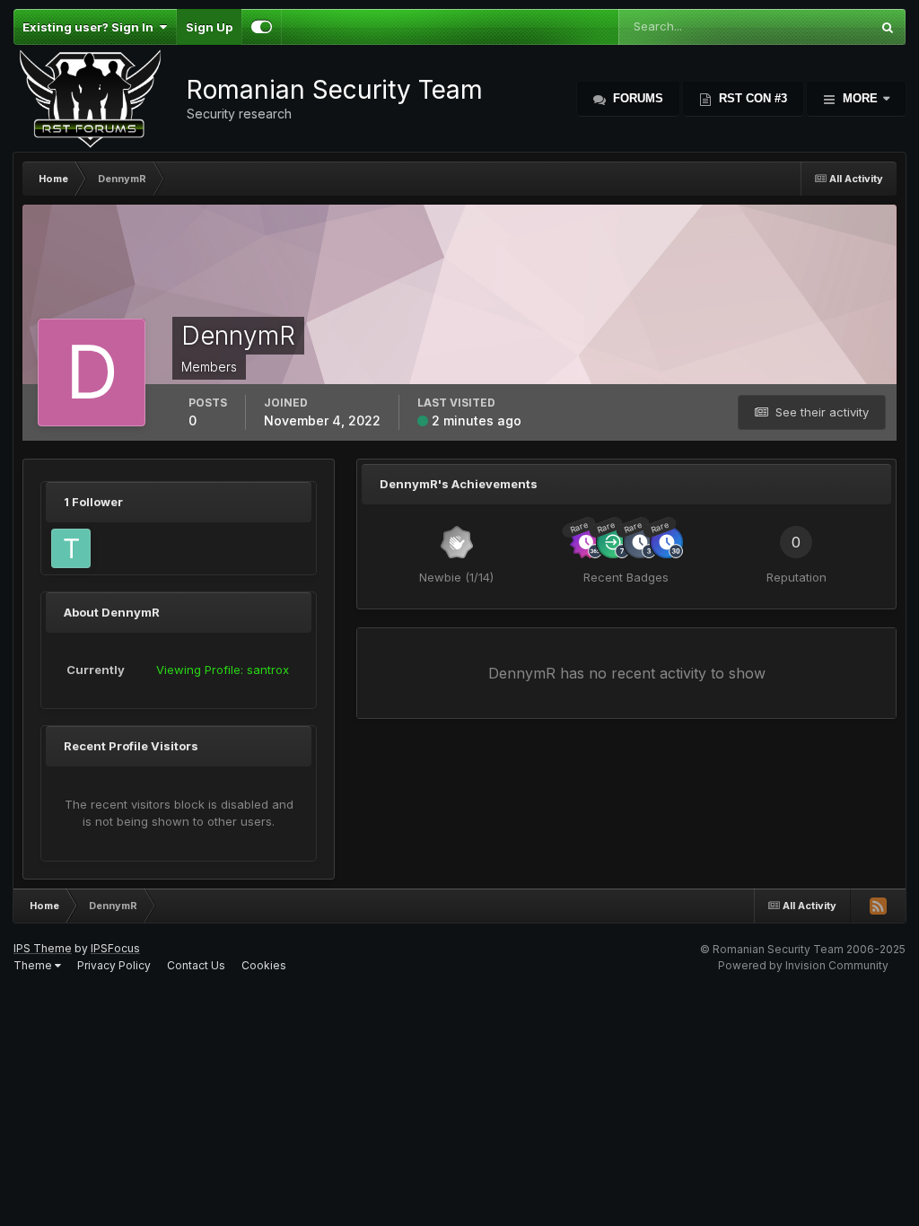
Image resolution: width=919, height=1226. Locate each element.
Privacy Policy (114, 965)
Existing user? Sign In (90, 27)
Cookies (263, 965)
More (860, 98)
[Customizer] (261, 27)
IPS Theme (42, 948)
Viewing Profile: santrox (222, 669)
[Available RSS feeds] (878, 906)
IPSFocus (115, 948)
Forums (636, 98)
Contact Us (196, 965)
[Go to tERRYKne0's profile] (71, 548)
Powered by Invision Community (803, 965)
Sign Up (209, 27)
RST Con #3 (751, 98)
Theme (34, 965)
